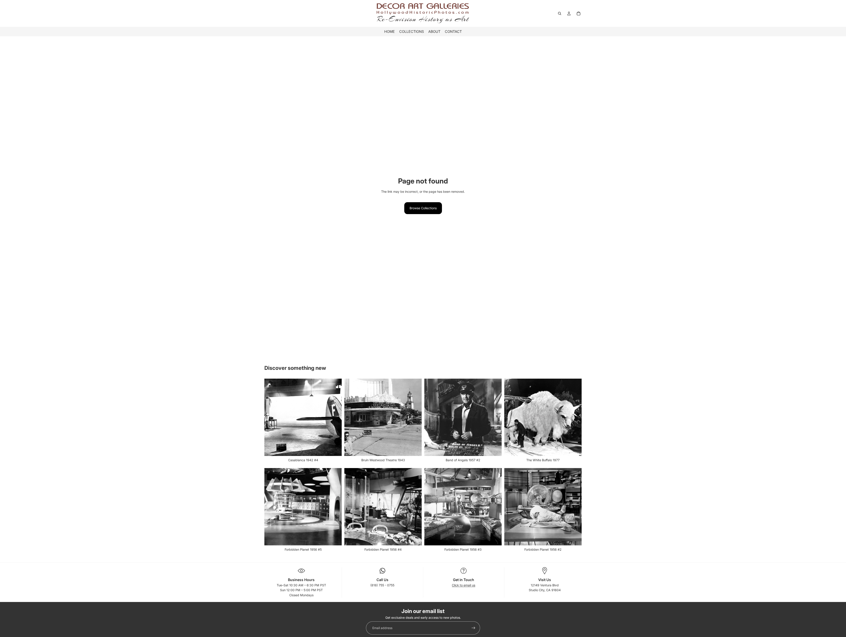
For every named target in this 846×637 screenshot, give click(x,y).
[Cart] (578, 13)
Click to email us (463, 585)
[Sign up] (473, 628)
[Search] (559, 13)
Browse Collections (423, 208)
